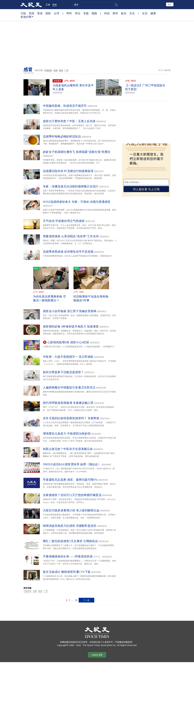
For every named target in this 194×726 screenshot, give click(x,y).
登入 (170, 4)
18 (76, 600)
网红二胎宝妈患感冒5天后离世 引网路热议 (70, 541)
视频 (94, 13)
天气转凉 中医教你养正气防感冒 (64, 221)
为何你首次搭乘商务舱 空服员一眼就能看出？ (49, 298)
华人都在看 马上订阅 (146, 189)
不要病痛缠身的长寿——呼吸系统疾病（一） (72, 556)
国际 (48, 13)
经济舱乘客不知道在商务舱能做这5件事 (91, 298)
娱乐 (123, 13)
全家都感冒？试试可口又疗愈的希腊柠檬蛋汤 (72, 495)
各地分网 (25, 17)
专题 (86, 13)
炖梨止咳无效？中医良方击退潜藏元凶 (68, 449)
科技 (107, 13)
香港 (40, 13)
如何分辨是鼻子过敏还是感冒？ (63, 372)
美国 (31, 13)
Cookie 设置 (97, 654)
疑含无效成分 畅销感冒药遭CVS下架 (66, 571)
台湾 (56, 13)
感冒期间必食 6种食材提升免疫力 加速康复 (71, 326)
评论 (77, 13)
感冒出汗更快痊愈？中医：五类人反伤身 (69, 121)
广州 (66, 70)
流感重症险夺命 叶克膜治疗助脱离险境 (68, 171)
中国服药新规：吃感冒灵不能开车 (65, 105)
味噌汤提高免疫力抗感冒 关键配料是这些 (69, 525)
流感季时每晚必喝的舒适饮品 (62, 136)
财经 (115, 13)
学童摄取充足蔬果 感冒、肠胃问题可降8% (70, 479)
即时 (69, 13)
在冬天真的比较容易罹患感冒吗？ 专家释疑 (71, 418)
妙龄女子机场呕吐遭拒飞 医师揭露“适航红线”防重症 (77, 151)
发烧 (55, 70)
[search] (95, 4)
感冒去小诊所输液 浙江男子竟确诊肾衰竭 (69, 311)
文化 (132, 13)
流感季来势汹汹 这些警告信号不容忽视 (68, 251)
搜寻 (115, 4)
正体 (48, 4)
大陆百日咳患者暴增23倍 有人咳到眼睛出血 (71, 510)
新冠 (61, 70)
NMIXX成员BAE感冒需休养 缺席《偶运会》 (72, 464)
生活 (144, 13)
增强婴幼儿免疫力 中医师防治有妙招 (66, 433)
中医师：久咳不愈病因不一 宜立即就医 (68, 356)
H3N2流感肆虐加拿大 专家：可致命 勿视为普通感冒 (76, 201)
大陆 (23, 13)
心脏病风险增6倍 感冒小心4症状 (68, 342)
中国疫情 (48, 70)
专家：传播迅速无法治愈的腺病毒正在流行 (71, 186)
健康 (153, 13)
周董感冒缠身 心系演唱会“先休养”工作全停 (71, 236)
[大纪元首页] (31, 4)
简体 (54, 4)
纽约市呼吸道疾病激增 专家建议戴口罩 (68, 402)
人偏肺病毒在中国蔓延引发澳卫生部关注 (69, 387)
